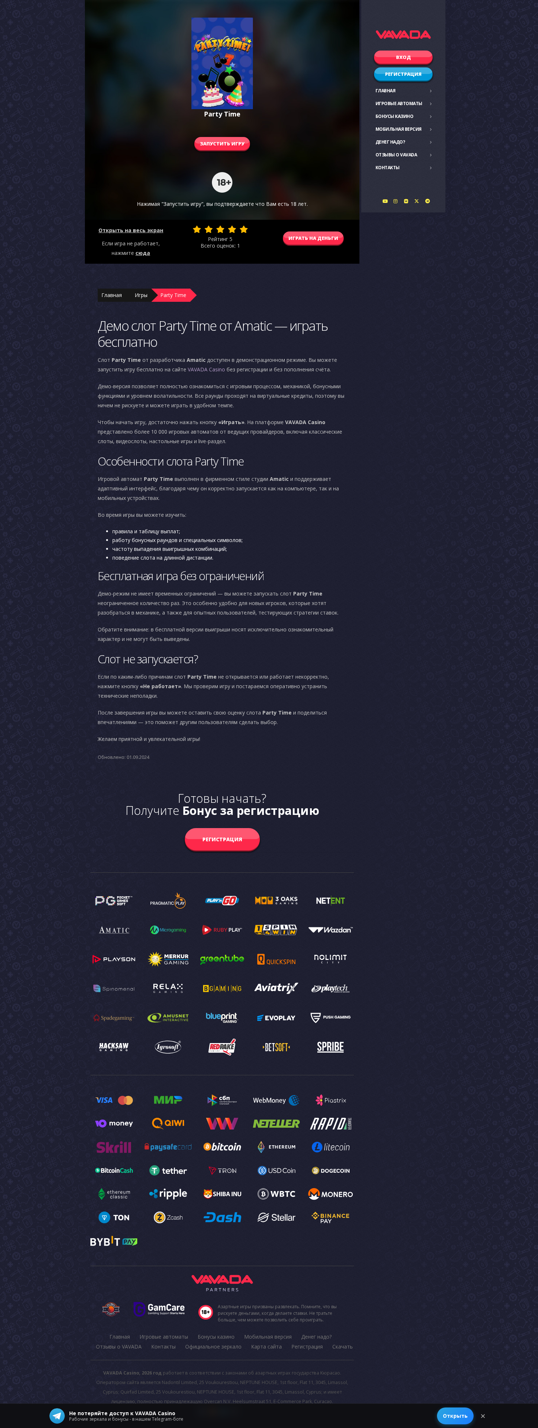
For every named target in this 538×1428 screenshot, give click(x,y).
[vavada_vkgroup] (406, 201)
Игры (141, 295)
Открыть (455, 1415)
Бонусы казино (395, 116)
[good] (232, 229)
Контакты (388, 167)
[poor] (209, 229)
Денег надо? (390, 142)
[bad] (197, 229)
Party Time (173, 295)
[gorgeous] (244, 229)
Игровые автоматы (399, 103)
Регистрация (403, 74)
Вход (403, 57)
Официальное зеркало (213, 1346)
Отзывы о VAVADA (396, 155)
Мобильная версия (399, 129)
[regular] (220, 229)
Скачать (342, 1346)
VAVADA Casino (206, 369)
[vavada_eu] (417, 201)
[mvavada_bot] (427, 201)
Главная (386, 91)
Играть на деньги (313, 238)
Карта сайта (266, 1346)
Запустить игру (222, 143)
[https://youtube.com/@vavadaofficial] (385, 201)
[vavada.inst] (396, 201)
